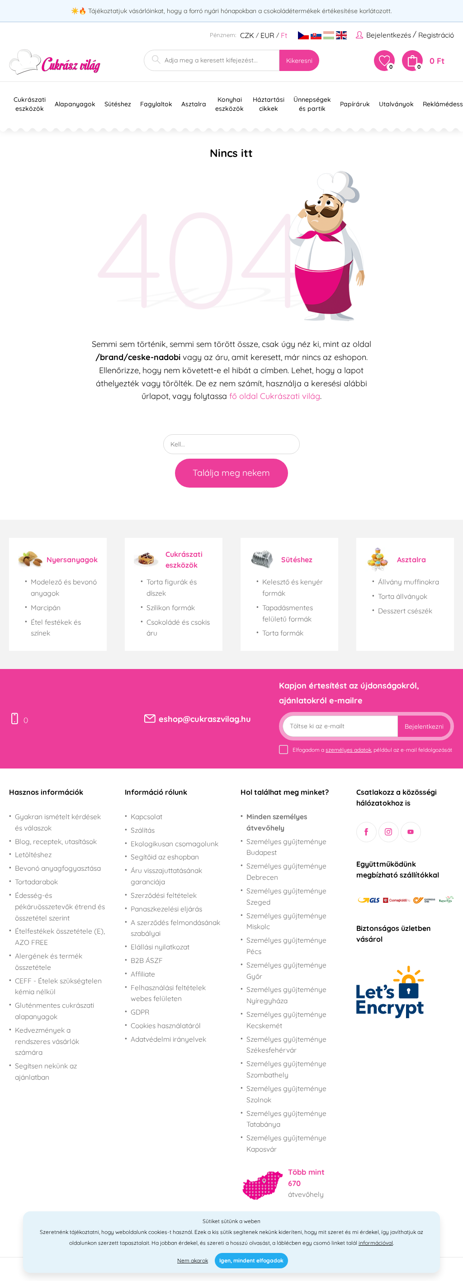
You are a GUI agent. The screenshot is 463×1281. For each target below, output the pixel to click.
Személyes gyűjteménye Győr (286, 970)
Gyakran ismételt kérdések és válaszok (58, 822)
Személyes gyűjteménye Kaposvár (286, 1143)
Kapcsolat (146, 816)
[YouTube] (411, 832)
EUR (267, 35)
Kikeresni (299, 61)
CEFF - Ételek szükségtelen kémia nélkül (58, 986)
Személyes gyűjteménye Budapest (286, 847)
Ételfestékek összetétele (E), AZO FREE (60, 936)
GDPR (140, 1011)
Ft (284, 35)
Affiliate (143, 973)
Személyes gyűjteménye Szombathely (286, 1069)
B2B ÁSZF (147, 960)
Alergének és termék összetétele (48, 961)
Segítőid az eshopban (165, 856)
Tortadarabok (36, 881)
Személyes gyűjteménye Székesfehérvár (286, 1044)
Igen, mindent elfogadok (251, 1260)
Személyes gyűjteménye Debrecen (286, 871)
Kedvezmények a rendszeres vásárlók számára (47, 1041)
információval (376, 1242)
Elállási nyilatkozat (160, 946)
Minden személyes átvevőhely (276, 822)
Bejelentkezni (424, 726)
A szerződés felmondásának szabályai (175, 928)
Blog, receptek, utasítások (56, 841)
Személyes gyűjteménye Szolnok (286, 1094)
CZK (247, 35)
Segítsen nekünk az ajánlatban (46, 1071)
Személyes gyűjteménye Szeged (286, 896)
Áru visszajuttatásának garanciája (166, 876)
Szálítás (143, 830)
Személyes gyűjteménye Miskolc (286, 921)
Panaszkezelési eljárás (166, 908)
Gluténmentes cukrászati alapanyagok (54, 1011)
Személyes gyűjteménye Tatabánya (286, 1119)
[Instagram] (388, 832)
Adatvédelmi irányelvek (168, 1039)
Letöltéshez (33, 854)
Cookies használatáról (166, 1025)
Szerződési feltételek (164, 895)
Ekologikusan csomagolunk (174, 843)
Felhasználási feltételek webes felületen (168, 993)
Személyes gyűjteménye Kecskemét (286, 1020)
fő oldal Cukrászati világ (274, 396)
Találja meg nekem (231, 472)
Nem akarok (192, 1260)
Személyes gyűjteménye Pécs (286, 945)
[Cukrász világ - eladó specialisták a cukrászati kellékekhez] (55, 62)
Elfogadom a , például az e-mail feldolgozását (372, 749)
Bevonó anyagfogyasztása (58, 868)
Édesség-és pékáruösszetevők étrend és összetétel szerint (60, 906)
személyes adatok (348, 749)
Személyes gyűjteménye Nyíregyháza (286, 995)
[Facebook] (366, 832)
